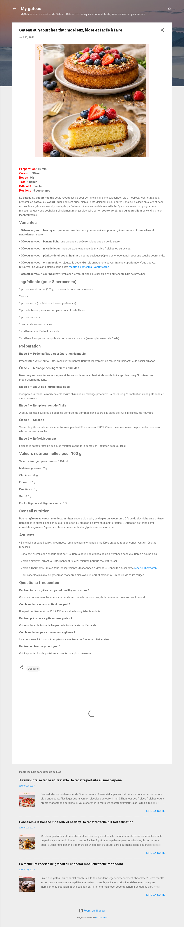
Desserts (33, 668)
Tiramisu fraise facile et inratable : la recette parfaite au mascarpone (70, 780)
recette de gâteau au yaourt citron (89, 267)
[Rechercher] (170, 9)
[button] (162, 30)
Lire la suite (155, 811)
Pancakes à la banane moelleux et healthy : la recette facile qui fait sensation (76, 822)
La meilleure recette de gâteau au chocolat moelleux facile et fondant (71, 864)
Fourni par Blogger (94, 910)
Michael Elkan (101, 917)
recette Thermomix (145, 568)
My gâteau (31, 8)
